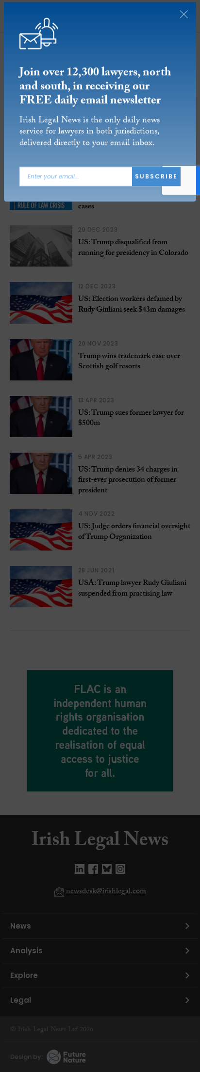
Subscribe (156, 178)
